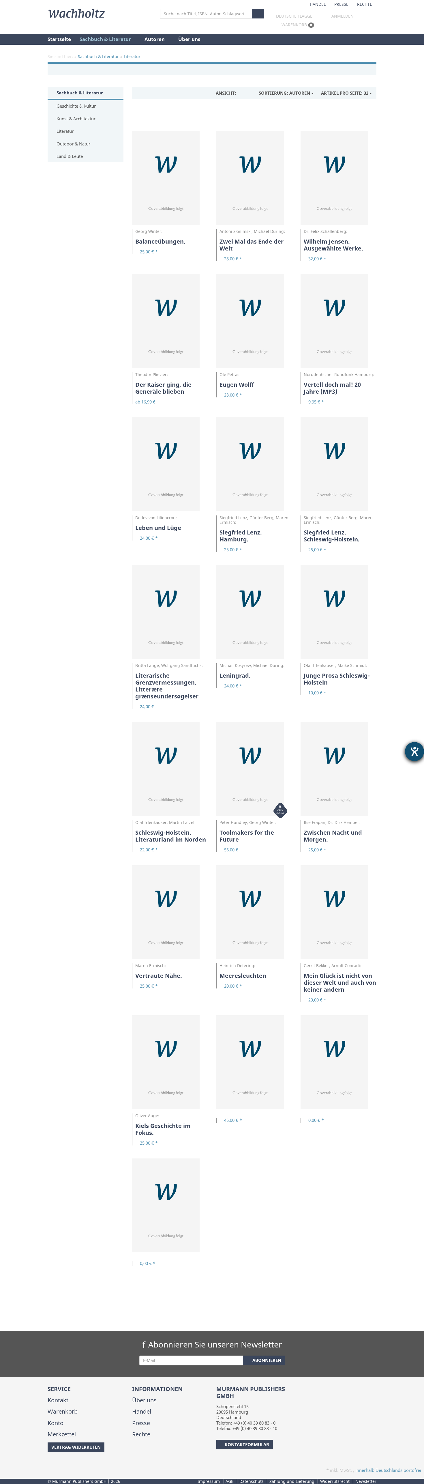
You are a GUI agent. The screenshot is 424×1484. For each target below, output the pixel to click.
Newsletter (365, 1481)
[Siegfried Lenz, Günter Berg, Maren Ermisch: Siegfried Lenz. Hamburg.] (254, 466)
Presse (341, 4)
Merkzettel (62, 1434)
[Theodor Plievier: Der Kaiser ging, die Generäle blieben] (170, 323)
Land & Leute (69, 156)
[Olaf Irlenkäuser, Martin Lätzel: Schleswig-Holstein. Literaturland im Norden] (170, 771)
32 (345, 93)
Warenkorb (296, 24)
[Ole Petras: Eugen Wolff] (254, 323)
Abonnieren (266, 1360)
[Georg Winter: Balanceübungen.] (170, 180)
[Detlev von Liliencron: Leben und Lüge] (170, 466)
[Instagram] (57, 1463)
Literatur (64, 131)
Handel (318, 4)
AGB (230, 1481)
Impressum (209, 1481)
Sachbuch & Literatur (106, 39)
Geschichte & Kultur (75, 106)
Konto (55, 1423)
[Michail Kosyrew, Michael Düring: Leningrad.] (254, 614)
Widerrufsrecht (335, 1481)
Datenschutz (251, 1481)
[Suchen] (258, 13)
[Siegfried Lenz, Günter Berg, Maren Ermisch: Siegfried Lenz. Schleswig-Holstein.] (338, 466)
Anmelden (342, 16)
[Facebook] (48, 1463)
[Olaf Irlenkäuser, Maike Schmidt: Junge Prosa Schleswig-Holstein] (338, 614)
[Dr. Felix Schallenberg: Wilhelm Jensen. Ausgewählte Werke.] (338, 180)
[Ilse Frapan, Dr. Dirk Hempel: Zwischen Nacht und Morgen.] (338, 771)
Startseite (59, 39)
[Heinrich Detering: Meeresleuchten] (254, 914)
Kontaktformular (247, 1444)
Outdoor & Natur (72, 144)
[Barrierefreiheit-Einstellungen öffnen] (414, 751)
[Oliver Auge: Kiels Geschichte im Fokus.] (170, 1064)
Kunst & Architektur (75, 119)
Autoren (155, 39)
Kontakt (58, 1400)
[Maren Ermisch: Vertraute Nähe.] (170, 914)
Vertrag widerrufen (76, 1447)
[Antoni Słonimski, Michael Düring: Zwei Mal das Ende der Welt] (254, 180)
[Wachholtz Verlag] (76, 13)
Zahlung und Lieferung (291, 1481)
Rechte (364, 4)
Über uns (189, 39)
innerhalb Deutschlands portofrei (388, 1470)
